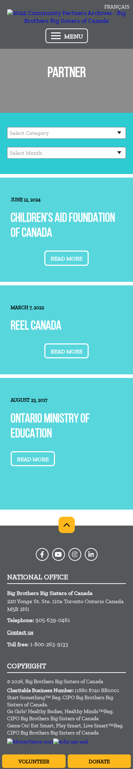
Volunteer (33, 761)
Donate (99, 761)
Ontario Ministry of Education (50, 427)
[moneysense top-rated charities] (30, 741)
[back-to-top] (67, 525)
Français (116, 7)
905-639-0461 (52, 620)
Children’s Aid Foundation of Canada (63, 226)
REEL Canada (36, 326)
